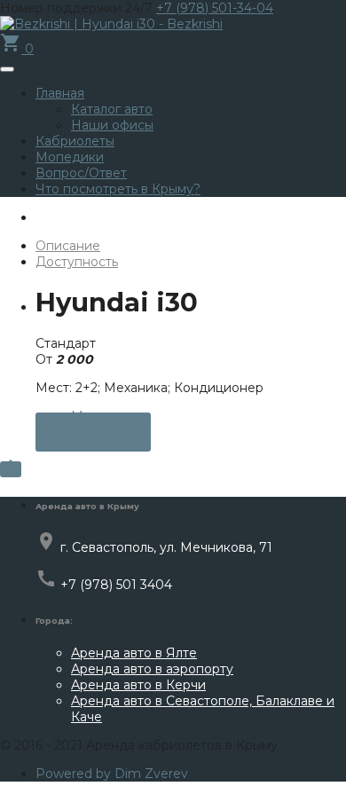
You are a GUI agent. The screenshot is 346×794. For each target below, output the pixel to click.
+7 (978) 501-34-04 (214, 8)
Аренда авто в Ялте (134, 653)
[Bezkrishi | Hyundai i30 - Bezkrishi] (111, 24)
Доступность (76, 262)
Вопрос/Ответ (81, 173)
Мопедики (69, 157)
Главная (59, 93)
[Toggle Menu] (7, 69)
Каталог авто (112, 109)
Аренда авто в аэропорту (152, 669)
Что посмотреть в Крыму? (118, 189)
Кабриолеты (74, 141)
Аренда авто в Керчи (138, 685)
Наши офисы (112, 125)
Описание (67, 246)
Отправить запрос (93, 432)
